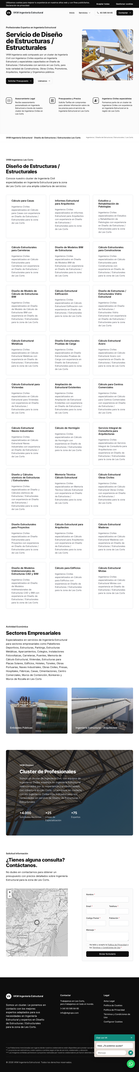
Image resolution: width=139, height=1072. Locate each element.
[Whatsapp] (131, 1064)
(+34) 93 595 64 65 (69, 1008)
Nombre (90, 894)
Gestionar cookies (124, 4)
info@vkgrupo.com (69, 1013)
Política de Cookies (113, 1005)
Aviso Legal (109, 1001)
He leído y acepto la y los (109, 946)
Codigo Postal (93, 918)
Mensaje (90, 930)
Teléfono (113, 906)
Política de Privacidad (117, 945)
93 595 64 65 (106, 13)
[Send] (130, 1052)
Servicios (83, 13)
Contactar (123, 13)
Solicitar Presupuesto (18, 81)
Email (89, 906)
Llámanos (42, 81)
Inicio (72, 13)
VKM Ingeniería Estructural (27, 12)
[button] (36, 922)
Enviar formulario (107, 954)
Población (114, 918)
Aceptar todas (103, 4)
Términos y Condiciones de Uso (106, 947)
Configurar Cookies (113, 1021)
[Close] (131, 1037)
